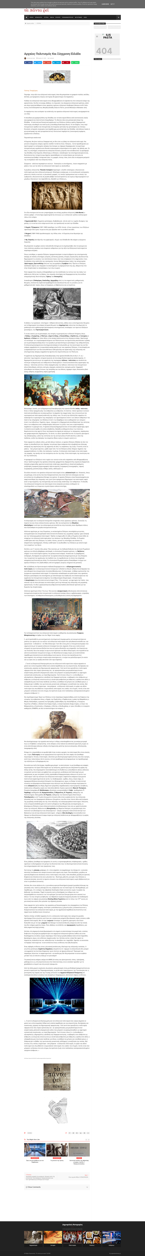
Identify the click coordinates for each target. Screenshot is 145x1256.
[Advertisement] (57, 38)
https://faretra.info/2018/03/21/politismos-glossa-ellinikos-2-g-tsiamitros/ (38, 1058)
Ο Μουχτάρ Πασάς (79, 1160)
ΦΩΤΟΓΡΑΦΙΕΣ (78, 17)
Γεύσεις (92, 1245)
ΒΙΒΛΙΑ (52, 17)
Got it (113, 4)
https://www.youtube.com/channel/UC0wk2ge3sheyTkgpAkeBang (100, 28)
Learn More (105, 4)
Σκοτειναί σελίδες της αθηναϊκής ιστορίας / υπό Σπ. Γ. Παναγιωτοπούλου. (57, 1162)
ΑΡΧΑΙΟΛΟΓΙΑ (38, 17)
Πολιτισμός (72, 1245)
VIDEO (85, 17)
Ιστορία (53, 1245)
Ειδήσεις (111, 1245)
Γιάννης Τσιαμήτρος (31, 90)
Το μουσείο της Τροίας (34, 1160)
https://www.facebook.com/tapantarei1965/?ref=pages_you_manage (114, 28)
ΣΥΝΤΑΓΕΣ (57, 17)
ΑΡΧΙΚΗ (31, 17)
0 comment (51, 58)
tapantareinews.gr (116, 1253)
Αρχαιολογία (33, 1245)
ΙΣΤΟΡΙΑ (46, 17)
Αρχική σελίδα (30, 23)
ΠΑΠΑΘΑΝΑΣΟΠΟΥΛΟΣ (67, 17)
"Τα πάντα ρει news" (41, 1253)
